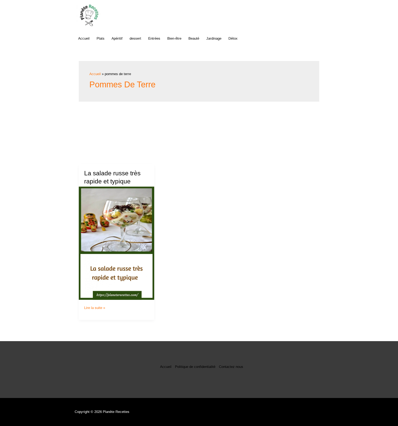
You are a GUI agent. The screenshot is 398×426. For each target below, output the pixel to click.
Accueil (84, 38)
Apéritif (117, 38)
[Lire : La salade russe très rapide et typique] (116, 243)
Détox (233, 38)
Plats (100, 38)
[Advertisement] (199, 133)
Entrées (154, 38)
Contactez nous (231, 367)
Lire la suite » (94, 308)
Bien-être (174, 38)
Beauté (193, 38)
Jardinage (213, 38)
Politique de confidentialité (195, 367)
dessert (135, 38)
